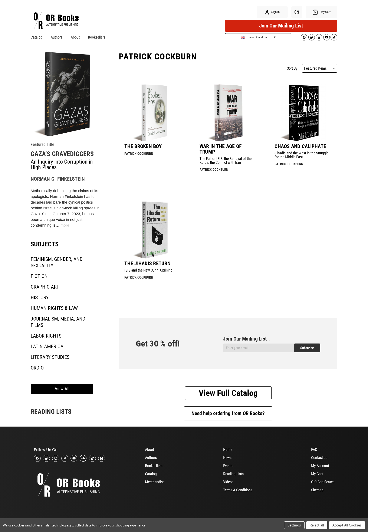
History (40, 298)
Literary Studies (50, 357)
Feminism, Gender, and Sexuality (57, 262)
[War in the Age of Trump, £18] (228, 112)
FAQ (314, 449)
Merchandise (154, 482)
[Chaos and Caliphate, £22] (303, 112)
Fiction (39, 276)
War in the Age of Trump (221, 149)
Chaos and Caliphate (300, 146)
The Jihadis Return (147, 263)
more (64, 225)
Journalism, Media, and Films (58, 322)
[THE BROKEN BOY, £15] (153, 112)
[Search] (296, 12)
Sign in (275, 12)
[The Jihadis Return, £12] (153, 230)
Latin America (47, 346)
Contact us (319, 457)
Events (228, 465)
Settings (294, 525)
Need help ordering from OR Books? (228, 413)
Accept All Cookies (347, 525)
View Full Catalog (228, 393)
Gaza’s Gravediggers (62, 154)
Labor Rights (46, 336)
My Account (320, 465)
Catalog (36, 37)
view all (62, 388)
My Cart (317, 474)
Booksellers (96, 37)
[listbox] (319, 68)
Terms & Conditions (237, 490)
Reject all (317, 525)
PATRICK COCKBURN (138, 154)
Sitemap (317, 490)
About (75, 37)
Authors (56, 37)
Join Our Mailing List (281, 26)
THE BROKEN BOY (143, 146)
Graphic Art (45, 287)
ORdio (37, 368)
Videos (228, 482)
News (227, 457)
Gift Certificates (322, 482)
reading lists (51, 411)
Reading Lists (233, 474)
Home (227, 449)
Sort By (292, 68)
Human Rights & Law (54, 308)
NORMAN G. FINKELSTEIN (58, 179)
